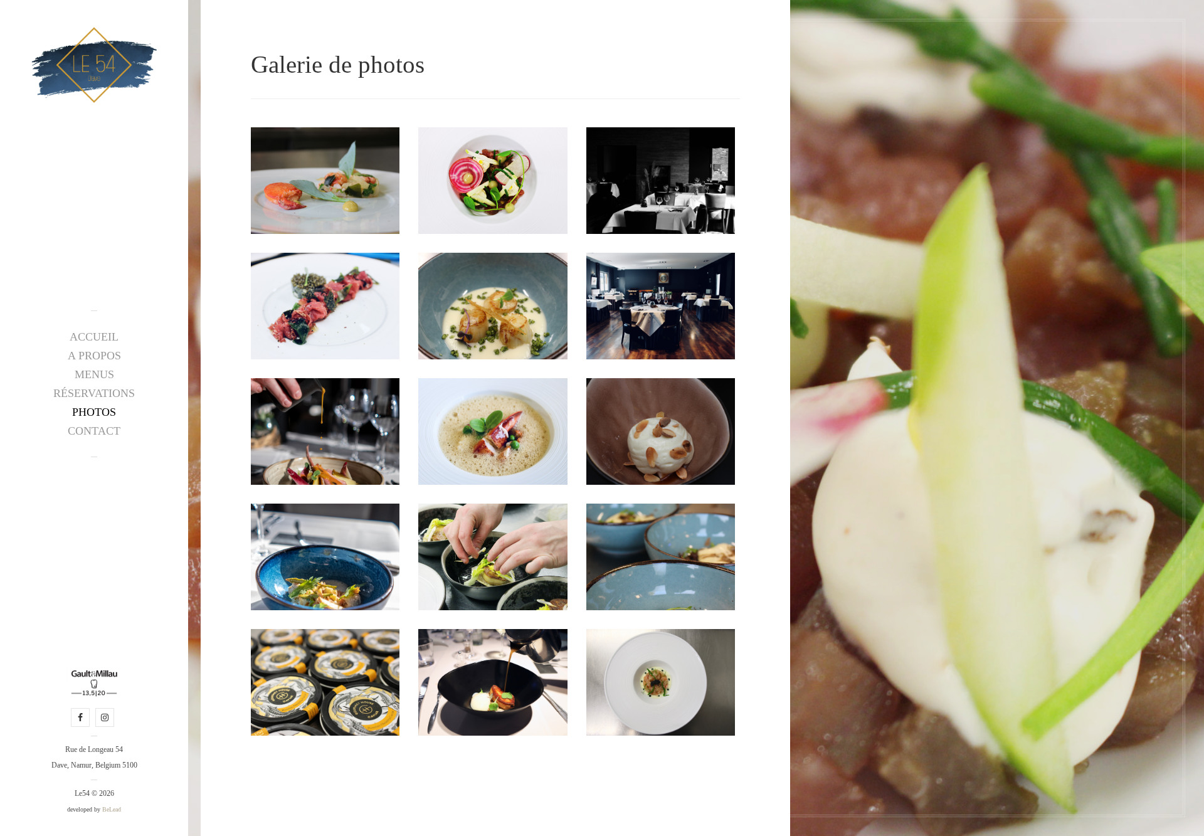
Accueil (94, 337)
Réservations (94, 393)
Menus (94, 374)
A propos (94, 355)
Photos (94, 412)
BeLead (111, 809)
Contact (94, 431)
